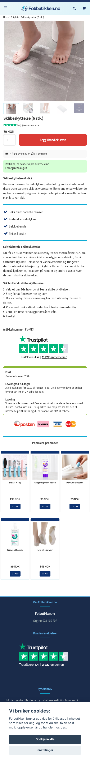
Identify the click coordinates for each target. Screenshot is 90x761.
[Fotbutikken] (40, 8)
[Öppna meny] (6, 8)
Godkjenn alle (45, 739)
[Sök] (74, 8)
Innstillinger (45, 750)
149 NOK (45, 566)
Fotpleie (15, 17)
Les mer (15, 506)
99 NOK (44, 499)
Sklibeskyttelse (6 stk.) (32, 17)
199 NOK (15, 499)
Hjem (6, 17)
